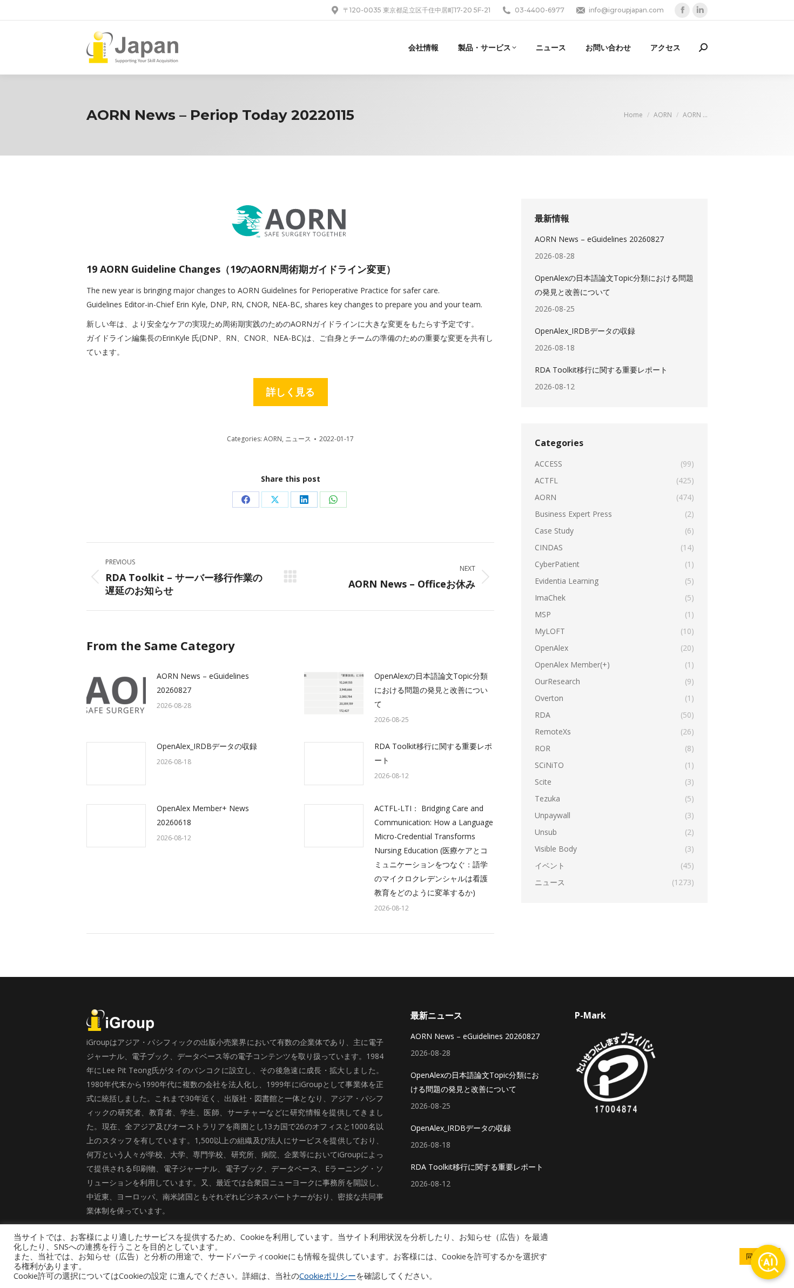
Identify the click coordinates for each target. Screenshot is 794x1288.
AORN (273, 438)
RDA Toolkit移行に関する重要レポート (433, 753)
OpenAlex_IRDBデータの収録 (207, 746)
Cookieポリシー (327, 1275)
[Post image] (116, 693)
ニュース (298, 438)
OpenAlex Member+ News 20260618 (203, 815)
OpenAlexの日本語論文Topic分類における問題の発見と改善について (431, 690)
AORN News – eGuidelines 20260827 (203, 683)
